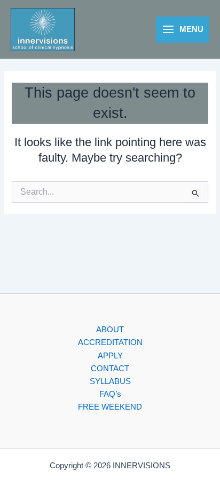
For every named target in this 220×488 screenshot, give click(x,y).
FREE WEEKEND (110, 407)
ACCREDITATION (110, 342)
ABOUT (110, 329)
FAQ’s (110, 394)
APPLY (110, 355)
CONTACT (110, 368)
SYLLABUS (110, 381)
